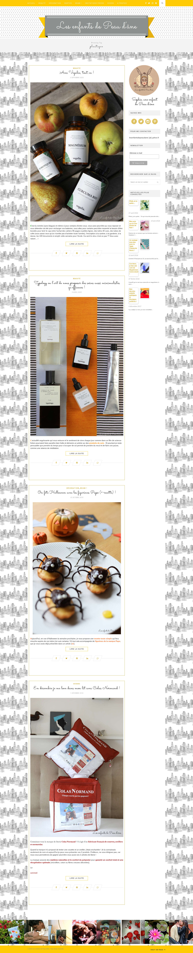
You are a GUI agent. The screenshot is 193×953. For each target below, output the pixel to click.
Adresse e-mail (136, 153)
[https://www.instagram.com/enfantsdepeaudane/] (148, 124)
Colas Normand (69, 841)
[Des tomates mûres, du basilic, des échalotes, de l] (133, 932)
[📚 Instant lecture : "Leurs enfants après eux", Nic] (60, 932)
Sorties (68, 3)
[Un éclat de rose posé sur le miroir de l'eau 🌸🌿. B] (157, 932)
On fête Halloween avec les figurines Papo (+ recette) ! (77, 493)
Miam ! (78, 3)
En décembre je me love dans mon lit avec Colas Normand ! (76, 688)
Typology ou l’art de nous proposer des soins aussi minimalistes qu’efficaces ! (77, 285)
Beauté (42, 3)
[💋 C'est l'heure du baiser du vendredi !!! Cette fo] (84, 932)
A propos (122, 3)
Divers (111, 3)
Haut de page (157, 950)
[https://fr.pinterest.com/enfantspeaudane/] (155, 124)
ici (73, 644)
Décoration (55, 3)
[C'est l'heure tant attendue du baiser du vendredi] (36, 932)
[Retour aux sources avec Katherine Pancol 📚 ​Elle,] (12, 932)
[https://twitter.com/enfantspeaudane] (141, 124)
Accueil (31, 3)
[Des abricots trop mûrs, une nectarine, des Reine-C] (108, 932)
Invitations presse (94, 3)
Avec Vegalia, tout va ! (77, 73)
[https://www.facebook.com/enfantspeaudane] (134, 124)
